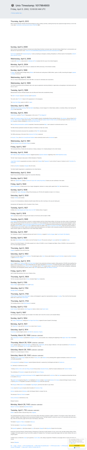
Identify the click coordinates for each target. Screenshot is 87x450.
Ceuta (25, 437)
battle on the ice (19, 368)
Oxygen (12, 250)
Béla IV (27, 380)
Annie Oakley (14, 221)
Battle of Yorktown (26, 256)
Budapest (26, 362)
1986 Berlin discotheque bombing (18, 107)
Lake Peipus (27, 368)
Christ (15, 346)
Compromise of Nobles (18, 337)
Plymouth (27, 326)
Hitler (58, 186)
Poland (23, 394)
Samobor (52, 380)
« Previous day (14, 13)
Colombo (28, 180)
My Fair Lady (27, 118)
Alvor (39, 357)
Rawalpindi (33, 95)
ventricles (52, 375)
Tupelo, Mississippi (21, 192)
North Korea (13, 53)
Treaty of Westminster (17, 320)
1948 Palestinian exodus (61, 154)
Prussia (31, 284)
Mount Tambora (20, 263)
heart (59, 375)
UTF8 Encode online (55, 445)
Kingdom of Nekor (20, 421)
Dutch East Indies (31, 263)
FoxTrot (20, 99)
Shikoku (31, 72)
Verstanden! (77, 445)
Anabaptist (23, 344)
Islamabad (26, 95)
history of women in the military (54, 225)
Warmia (19, 394)
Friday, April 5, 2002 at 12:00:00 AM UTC (31, 447)
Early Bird (15, 124)
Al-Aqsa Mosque (23, 425)
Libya (12, 109)
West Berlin (30, 107)
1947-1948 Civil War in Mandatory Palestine (20, 154)
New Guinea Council (17, 143)
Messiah (39, 240)
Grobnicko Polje (38, 387)
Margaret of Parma (34, 337)
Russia (31, 368)
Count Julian (37, 437)
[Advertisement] (43, 36)
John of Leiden (26, 346)
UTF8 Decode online (66, 445)
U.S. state (59, 296)
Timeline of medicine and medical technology (21, 375)
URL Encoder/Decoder (28, 445)
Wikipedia (16, 442)
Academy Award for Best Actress (49, 119)
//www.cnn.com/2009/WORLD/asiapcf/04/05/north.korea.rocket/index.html (42, 50)
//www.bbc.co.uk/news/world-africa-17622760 (26, 25)
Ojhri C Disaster (16, 95)
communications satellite (22, 124)
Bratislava (25, 391)
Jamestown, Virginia (37, 331)
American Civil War (33, 134)
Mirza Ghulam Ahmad (20, 240)
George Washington (25, 296)
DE (11, 445)
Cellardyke (30, 61)
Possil (28, 279)
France (26, 284)
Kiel (11, 365)
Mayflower (15, 326)
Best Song (28, 121)
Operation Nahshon (43, 154)
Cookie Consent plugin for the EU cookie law (77, 447)
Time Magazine (42, 115)
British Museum (26, 303)
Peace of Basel (14, 284)
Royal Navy (42, 180)
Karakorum (61, 362)
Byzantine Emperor (28, 406)
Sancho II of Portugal (19, 357)
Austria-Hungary (51, 234)
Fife (35, 61)
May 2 (46, 124)
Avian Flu (18, 61)
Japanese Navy (18, 180)
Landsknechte (41, 344)
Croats (12, 387)
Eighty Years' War (66, 337)
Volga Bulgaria (34, 384)
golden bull (15, 380)
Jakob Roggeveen (28, 309)
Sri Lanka (37, 180)
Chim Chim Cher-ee (35, 121)
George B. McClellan (59, 256)
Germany (16, 397)
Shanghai (27, 165)
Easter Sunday (14, 309)
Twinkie (16, 197)
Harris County (24, 137)
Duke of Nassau (40, 372)
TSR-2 (38, 131)
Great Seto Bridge (17, 102)
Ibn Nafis (34, 375)
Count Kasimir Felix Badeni (63, 234)
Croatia (57, 380)
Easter (12, 344)
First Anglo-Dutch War (33, 320)
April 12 (12, 263)
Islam (68, 240)
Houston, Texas (15, 137)
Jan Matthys (28, 344)
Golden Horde (23, 384)
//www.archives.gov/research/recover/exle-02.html (33, 224)
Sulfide (24, 264)
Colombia (71, 161)
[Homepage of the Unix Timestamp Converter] (13, 5)
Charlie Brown (14, 115)
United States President (16, 296)
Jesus (53, 240)
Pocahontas (13, 331)
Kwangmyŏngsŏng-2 (26, 53)
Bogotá (40, 161)
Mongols (14, 384)
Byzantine (15, 428)
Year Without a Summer (51, 267)
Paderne (44, 357)
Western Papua (26, 143)
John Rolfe (29, 331)
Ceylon (33, 180)
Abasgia (41, 428)
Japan (13, 72)
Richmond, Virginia (19, 257)
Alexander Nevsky (44, 368)
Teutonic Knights (68, 368)
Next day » (19, 13)
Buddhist (17, 165)
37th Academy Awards (19, 118)
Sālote (12, 215)
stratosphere (49, 264)
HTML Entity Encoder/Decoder (42, 445)
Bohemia (39, 234)
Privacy (19, 445)
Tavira (36, 357)
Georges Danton (14, 290)
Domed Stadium (30, 137)
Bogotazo (47, 161)
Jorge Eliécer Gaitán (15, 161)
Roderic (12, 412)
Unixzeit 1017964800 (15, 447)
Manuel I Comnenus (15, 406)
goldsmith (17, 362)
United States (25, 297)
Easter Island (45, 309)
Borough (38, 381)
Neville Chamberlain (15, 186)
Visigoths (34, 412)
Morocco (33, 421)
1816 (43, 266)
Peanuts (23, 115)
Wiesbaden (21, 372)
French (13, 362)
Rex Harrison (64, 118)
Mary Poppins (18, 119)
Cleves (12, 397)
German (12, 391)
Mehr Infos (73, 443)
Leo (22, 428)
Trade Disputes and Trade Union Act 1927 (26, 210)
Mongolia (20, 387)
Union (43, 256)
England (39, 326)
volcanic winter (29, 266)
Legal (15, 445)
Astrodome (51, 137)
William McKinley (19, 225)
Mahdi (60, 240)
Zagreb (46, 380)
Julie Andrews (35, 119)
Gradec (38, 380)
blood (19, 376)
